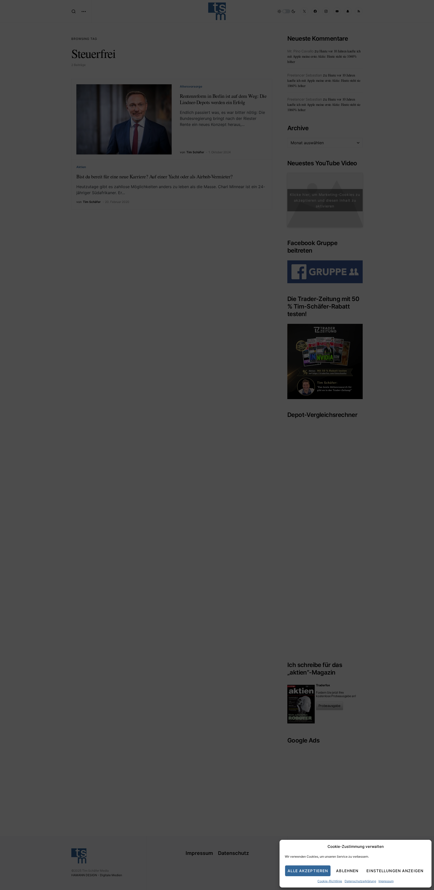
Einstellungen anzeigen (394, 870)
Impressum (386, 881)
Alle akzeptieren (308, 870)
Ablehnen (347, 870)
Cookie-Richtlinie (329, 881)
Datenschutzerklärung (360, 881)
